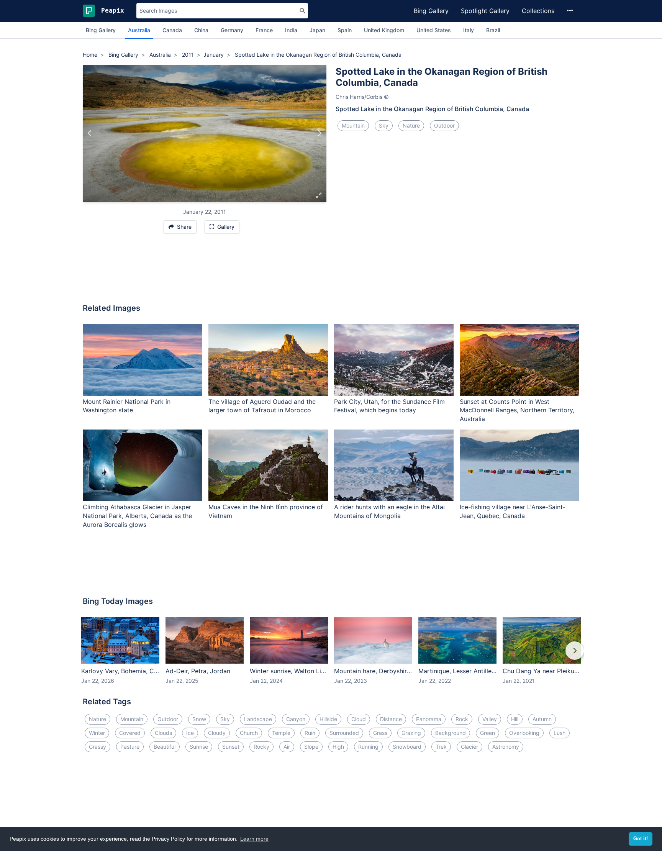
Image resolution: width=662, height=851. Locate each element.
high (338, 746)
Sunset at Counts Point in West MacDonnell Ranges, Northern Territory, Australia (517, 410)
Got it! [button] (640, 838)
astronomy (505, 746)
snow (199, 719)
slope (311, 746)
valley (489, 719)
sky (383, 125)
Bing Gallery (431, 11)
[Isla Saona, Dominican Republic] (90, 133)
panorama (428, 719)
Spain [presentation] (345, 30)
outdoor (444, 125)
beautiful (164, 746)
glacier (469, 746)
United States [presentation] (433, 30)
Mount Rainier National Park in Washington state (126, 406)
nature (411, 125)
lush (559, 733)
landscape (258, 719)
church (249, 733)
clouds (163, 733)
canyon (295, 719)
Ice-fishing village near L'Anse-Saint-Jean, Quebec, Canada (512, 511)
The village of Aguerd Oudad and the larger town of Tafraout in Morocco (262, 406)
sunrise (199, 746)
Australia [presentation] (139, 30)
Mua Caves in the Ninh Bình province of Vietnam (265, 511)
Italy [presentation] (468, 30)
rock (462, 719)
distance (391, 719)
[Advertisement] (331, 272)
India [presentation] (291, 30)
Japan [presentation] (317, 30)
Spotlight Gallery (485, 11)
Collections (538, 11)
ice (190, 733)
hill (514, 719)
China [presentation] (201, 30)
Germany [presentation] (232, 30)
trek (441, 746)
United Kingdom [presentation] (384, 30)
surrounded (344, 733)
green (487, 733)
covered (130, 733)
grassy (97, 746)
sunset (230, 746)
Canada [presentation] (172, 30)
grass (380, 733)
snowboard (407, 746)
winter (97, 733)
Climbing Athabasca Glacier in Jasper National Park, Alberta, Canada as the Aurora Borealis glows (137, 515)
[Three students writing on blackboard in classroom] (319, 133)
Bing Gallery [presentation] (101, 30)
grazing (411, 733)
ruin (310, 733)
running (368, 746)
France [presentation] (264, 30)
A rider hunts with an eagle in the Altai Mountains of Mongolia (389, 511)
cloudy (217, 733)
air (286, 746)
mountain (353, 125)
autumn (542, 719)
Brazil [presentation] (493, 30)
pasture (129, 746)
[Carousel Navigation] (331, 656)
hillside (328, 719)
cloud (358, 719)
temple (281, 733)
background (450, 733)
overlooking (524, 733)
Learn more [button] (254, 839)
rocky (261, 746)
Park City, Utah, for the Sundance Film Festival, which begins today (389, 406)
